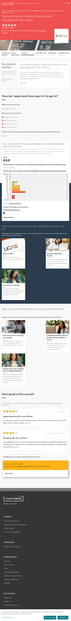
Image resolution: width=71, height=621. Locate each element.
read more (23, 83)
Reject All (63, 617)
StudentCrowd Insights (12, 547)
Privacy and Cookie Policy (13, 576)
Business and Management (33, 11)
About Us (7, 561)
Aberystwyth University (12, 11)
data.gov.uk (8, 598)
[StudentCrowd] (8, 3)
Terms (6, 568)
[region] (35, 615)
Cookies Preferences (11, 579)
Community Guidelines (12, 532)
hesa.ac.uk (7, 601)
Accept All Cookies (50, 617)
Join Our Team (9, 565)
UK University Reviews (11, 521)
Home (4, 11)
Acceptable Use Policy (12, 572)
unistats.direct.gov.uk (11, 605)
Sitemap (7, 583)
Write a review (9, 473)
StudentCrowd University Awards (15, 525)
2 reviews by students (8, 27)
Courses (22, 11)
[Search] (65, 3)
